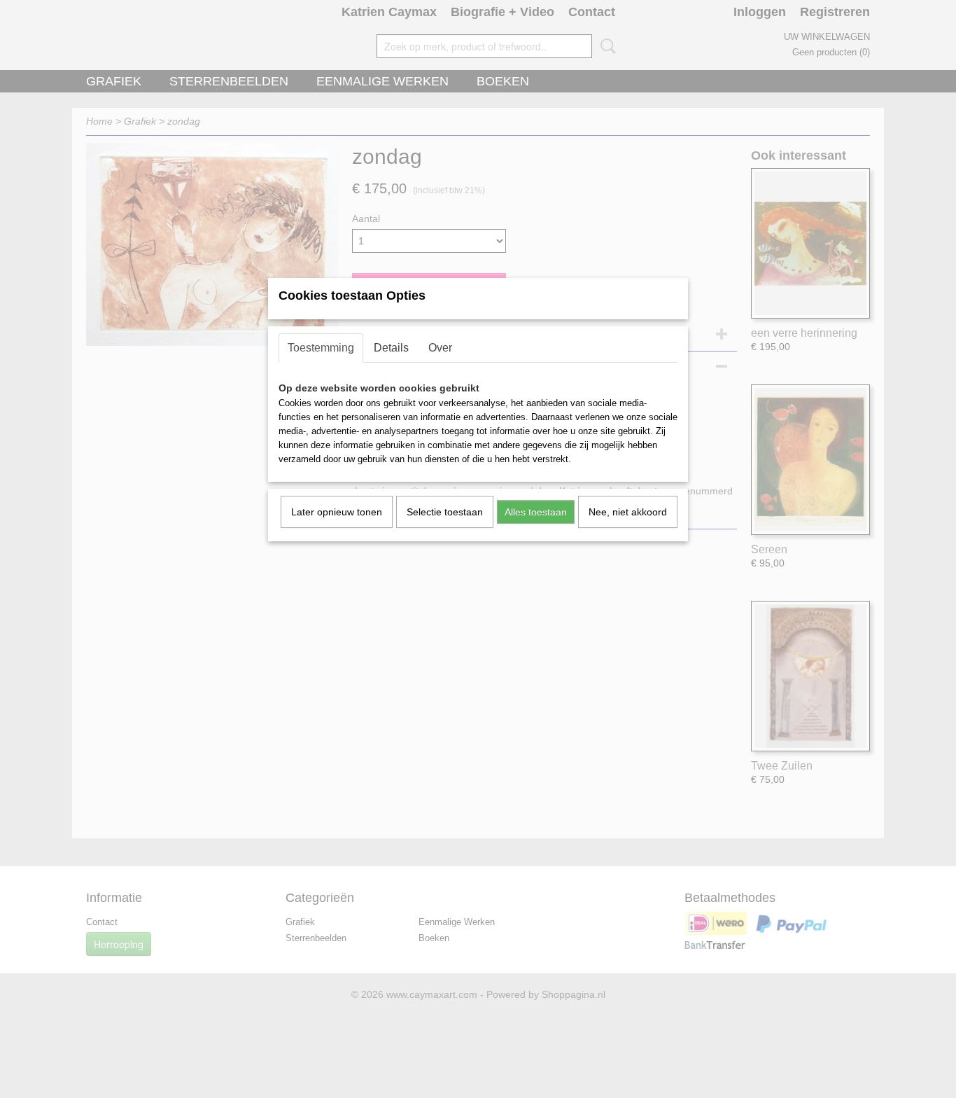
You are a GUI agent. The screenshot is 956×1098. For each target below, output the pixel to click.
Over (440, 348)
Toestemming (321, 348)
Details (391, 348)
